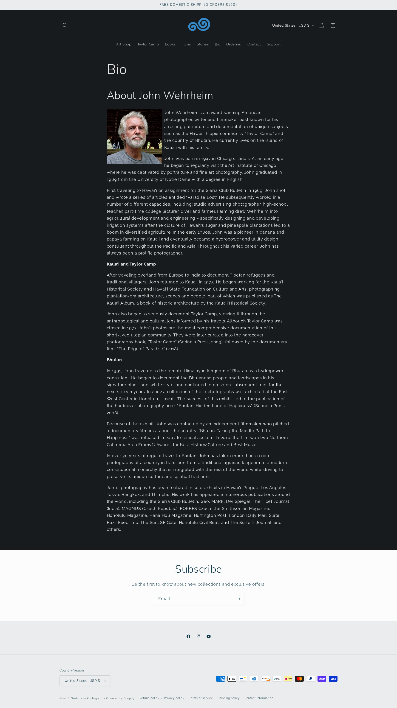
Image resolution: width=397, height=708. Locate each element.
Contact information (258, 698)
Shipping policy (229, 698)
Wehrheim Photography (88, 698)
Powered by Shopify (120, 698)
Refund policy (149, 698)
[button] (65, 25)
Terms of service (201, 698)
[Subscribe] (238, 599)
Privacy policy (174, 698)
